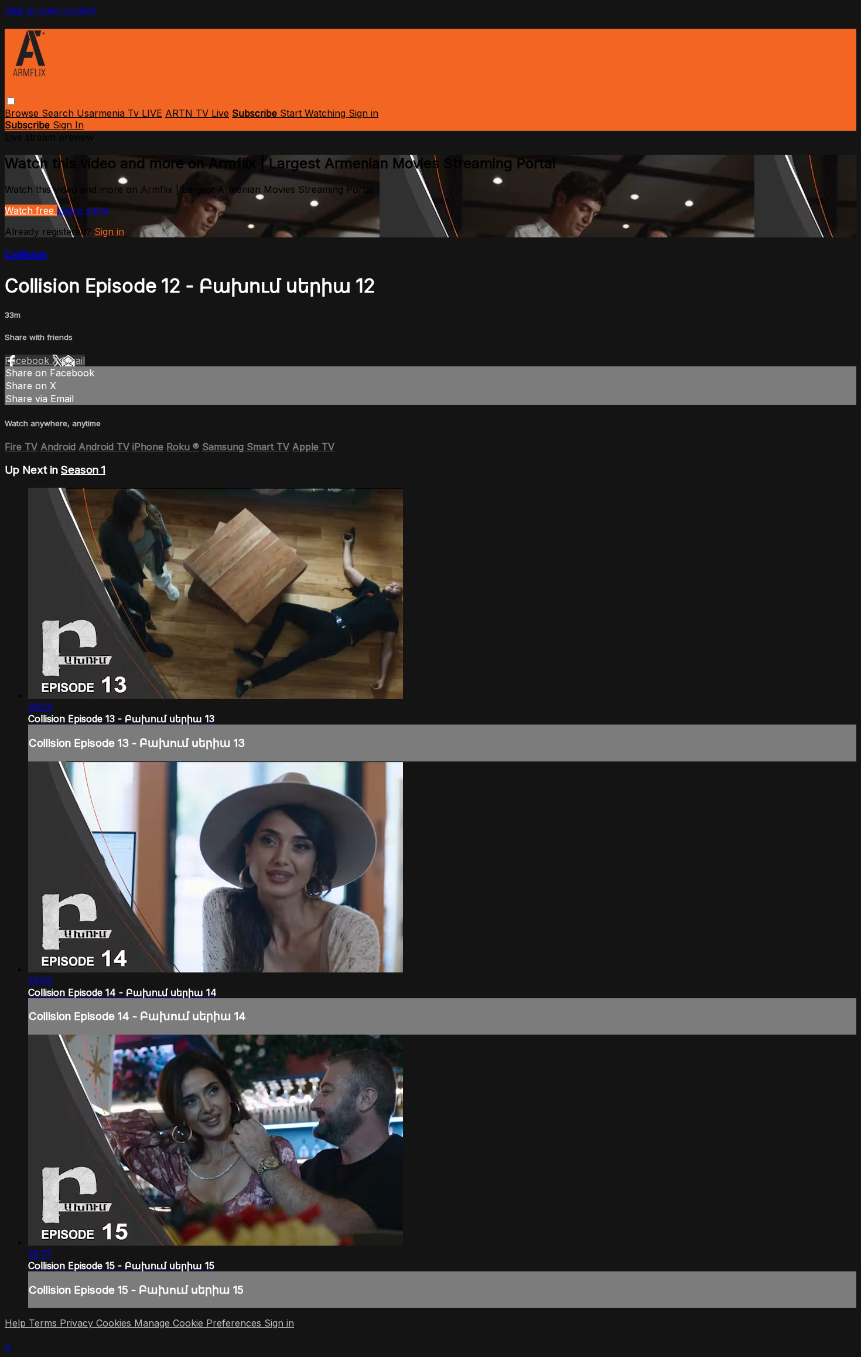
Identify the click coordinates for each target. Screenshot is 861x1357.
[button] (11, 101)
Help (17, 1323)
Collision (26, 254)
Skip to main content (51, 10)
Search (59, 113)
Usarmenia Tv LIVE (119, 113)
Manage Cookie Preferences (199, 1323)
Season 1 (83, 470)
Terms (44, 1323)
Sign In (68, 125)
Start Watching (314, 113)
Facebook (28, 360)
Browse (23, 113)
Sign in (363, 113)
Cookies (115, 1323)
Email (73, 360)
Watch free (31, 210)
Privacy (78, 1323)
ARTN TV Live (197, 113)
